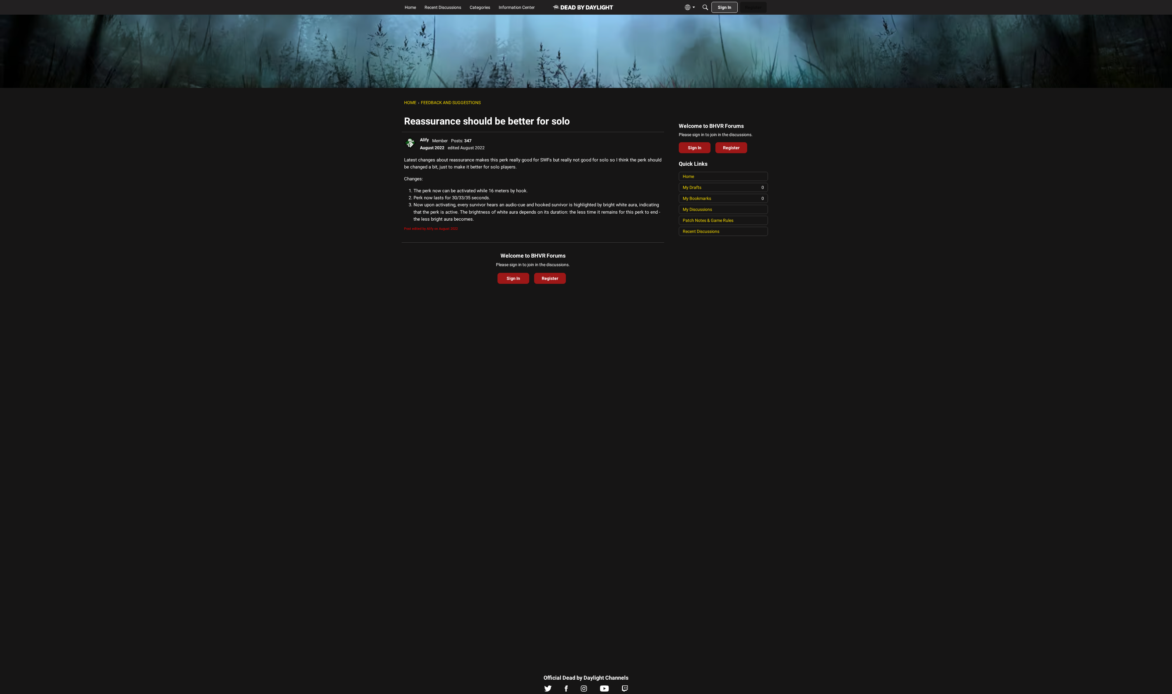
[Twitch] (625, 690)
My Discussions (697, 209)
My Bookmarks (723, 198)
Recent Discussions (701, 231)
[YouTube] (604, 690)
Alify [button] (424, 139)
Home (688, 176)
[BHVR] (583, 7)
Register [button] (550, 278)
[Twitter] (548, 690)
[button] (410, 143)
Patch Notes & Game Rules (708, 220)
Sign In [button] (513, 278)
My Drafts (723, 187)
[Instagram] (584, 690)
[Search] (705, 7)
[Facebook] (566, 690)
